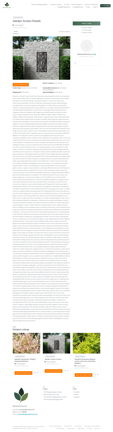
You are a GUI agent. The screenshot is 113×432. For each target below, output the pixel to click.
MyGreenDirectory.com (85, 54)
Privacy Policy (68, 426)
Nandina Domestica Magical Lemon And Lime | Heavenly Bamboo (85, 361)
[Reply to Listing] (35, 373)
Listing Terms (78, 426)
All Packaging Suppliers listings (53, 392)
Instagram (77, 397)
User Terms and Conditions (92, 426)
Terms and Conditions (55, 426)
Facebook (76, 392)
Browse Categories (76, 4)
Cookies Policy (71, 428)
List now (66, 4)
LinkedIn (76, 394)
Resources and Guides (91, 4)
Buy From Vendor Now (20, 85)
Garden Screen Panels (53, 359)
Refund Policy (60, 428)
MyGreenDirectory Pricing (51, 394)
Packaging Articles (78, 7)
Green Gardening (18, 17)
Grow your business (56, 4)
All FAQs (89, 428)
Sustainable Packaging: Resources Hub (55, 397)
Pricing (88, 7)
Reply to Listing (86, 23)
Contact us (97, 428)
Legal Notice (81, 428)
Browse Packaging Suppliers (40, 4)
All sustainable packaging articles (53, 399)
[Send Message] (75, 63)
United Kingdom (19, 25)
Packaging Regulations (63, 7)
